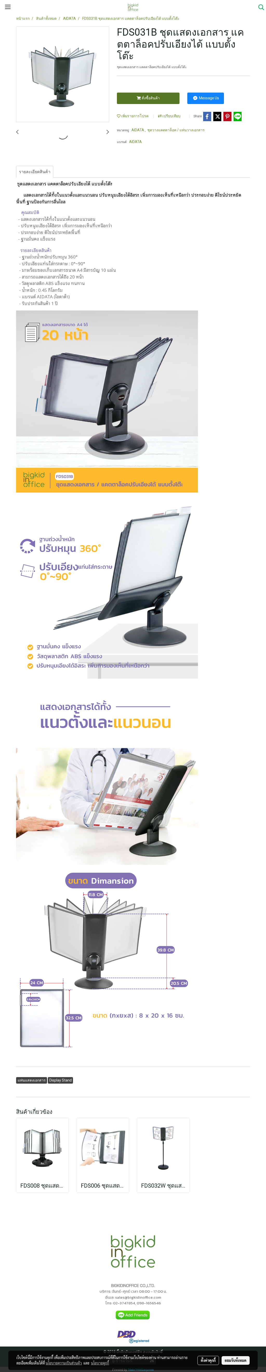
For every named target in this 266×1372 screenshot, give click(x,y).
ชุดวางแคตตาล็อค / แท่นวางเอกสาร (176, 130)
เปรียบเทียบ (171, 116)
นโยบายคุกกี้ (100, 1363)
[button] (259, 7)
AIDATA (138, 130)
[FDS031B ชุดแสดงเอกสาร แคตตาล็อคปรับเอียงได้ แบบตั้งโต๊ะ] (62, 74)
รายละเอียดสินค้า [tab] (34, 171)
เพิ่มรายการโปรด (135, 116)
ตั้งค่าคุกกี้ (208, 1360)
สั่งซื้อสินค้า (150, 98)
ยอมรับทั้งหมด (236, 1360)
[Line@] (133, 1315)
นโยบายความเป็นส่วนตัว (64, 1363)
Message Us (208, 98)
